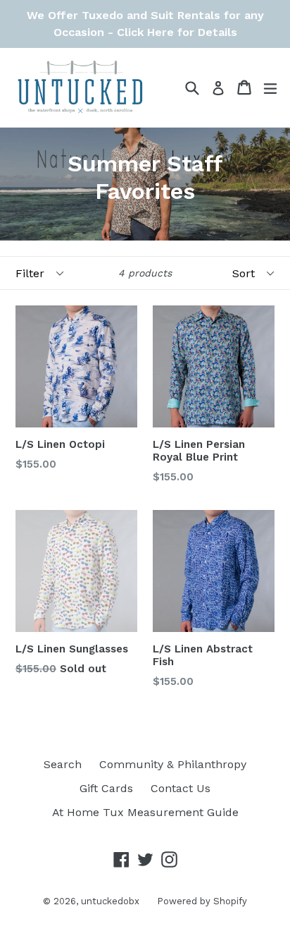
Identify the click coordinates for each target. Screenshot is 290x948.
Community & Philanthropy (172, 764)
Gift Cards (106, 788)
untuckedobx (110, 901)
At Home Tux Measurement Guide (145, 812)
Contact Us (180, 788)
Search (63, 764)
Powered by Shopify (202, 901)
